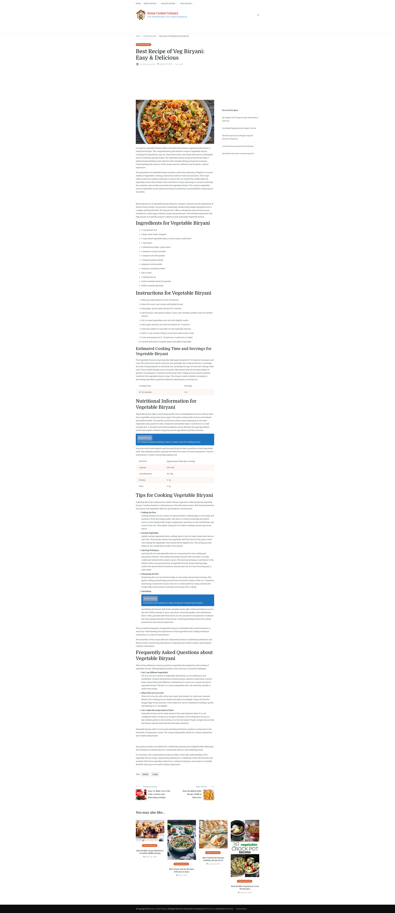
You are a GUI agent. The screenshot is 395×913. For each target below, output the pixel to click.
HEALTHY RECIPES (168, 4)
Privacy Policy (241, 909)
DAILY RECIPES (186, 4)
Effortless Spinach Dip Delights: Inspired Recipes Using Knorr (237, 137)
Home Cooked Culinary (162, 13)
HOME (138, 4)
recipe (155, 774)
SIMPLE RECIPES (150, 4)
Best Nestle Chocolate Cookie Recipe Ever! (238, 154)
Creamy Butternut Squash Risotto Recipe (238, 146)
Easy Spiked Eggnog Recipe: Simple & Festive (239, 128)
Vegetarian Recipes (143, 44)
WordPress (229, 909)
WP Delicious (210, 909)
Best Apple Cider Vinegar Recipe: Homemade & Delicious (240, 119)
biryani (145, 774)
